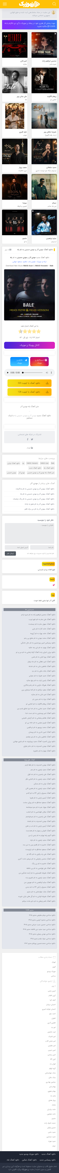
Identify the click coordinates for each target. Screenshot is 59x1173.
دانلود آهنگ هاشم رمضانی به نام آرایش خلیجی (38, 718)
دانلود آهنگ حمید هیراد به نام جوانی (42, 675)
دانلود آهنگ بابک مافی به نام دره (43, 671)
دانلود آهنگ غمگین (29, 1159)
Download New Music (14, 265)
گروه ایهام (52, 1068)
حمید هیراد (52, 1141)
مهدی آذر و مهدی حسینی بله (25, 415)
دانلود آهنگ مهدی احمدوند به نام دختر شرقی (39, 746)
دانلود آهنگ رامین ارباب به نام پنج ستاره (41, 680)
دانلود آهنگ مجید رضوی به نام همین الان (40, 788)
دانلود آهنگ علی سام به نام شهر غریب (42, 619)
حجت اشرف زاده (50, 1123)
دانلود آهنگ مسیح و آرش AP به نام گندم (40, 793)
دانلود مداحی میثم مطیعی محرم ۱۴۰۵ (42, 915)
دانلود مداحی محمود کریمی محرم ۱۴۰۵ (41, 920)
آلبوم (54, 967)
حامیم (54, 1118)
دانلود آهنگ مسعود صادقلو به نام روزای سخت (39, 802)
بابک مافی (52, 1077)
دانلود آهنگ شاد (13, 1159)
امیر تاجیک (52, 1036)
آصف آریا (53, 1000)
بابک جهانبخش (50, 1073)
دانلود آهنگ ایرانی (13, 463)
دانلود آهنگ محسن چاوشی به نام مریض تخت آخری (36, 859)
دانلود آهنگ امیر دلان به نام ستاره (43, 694)
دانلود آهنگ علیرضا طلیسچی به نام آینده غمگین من (37, 873)
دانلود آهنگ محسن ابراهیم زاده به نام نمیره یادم (38, 614)
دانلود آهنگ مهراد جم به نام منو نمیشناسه (40, 807)
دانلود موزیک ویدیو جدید (29, 1154)
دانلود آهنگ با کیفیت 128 (29, 392)
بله (23, 463)
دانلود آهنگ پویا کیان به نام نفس (43, 657)
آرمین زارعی (52, 991)
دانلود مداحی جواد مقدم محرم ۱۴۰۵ (42, 938)
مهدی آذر (22, 472)
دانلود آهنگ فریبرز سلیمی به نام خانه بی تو (40, 722)
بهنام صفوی (52, 1091)
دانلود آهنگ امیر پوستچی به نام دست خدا (40, 713)
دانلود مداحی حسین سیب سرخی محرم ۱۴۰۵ (39, 924)
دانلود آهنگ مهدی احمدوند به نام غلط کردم (40, 765)
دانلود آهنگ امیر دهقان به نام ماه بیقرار (41, 661)
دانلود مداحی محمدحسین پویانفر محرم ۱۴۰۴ (39, 943)
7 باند (54, 986)
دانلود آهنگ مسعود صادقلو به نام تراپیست (40, 849)
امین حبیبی (52, 1050)
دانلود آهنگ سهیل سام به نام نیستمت (41, 624)
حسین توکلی (51, 1127)
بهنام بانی (52, 1086)
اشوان (54, 1018)
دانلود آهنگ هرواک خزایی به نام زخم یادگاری (39, 685)
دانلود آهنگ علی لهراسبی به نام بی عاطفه (40, 868)
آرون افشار (52, 995)
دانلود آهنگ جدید (42, 257)
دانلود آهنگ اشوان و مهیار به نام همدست (40, 830)
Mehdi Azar (44, 463)
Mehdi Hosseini (32, 463)
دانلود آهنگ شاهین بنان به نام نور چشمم (40, 736)
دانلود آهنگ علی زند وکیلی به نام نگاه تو (41, 854)
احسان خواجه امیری (49, 1009)
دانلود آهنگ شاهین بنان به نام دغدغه (42, 666)
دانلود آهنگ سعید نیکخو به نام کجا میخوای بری (38, 689)
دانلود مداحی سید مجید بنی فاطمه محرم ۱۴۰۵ (39, 929)
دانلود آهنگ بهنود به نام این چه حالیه (42, 647)
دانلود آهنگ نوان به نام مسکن (44, 783)
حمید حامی (52, 1132)
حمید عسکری (51, 1136)
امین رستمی (52, 1054)
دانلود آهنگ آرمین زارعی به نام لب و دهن (40, 826)
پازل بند (53, 1095)
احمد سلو (52, 1013)
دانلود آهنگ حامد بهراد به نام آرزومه (42, 633)
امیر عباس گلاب (50, 1041)
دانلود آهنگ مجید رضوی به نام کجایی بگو (40, 779)
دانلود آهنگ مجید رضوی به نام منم (43, 769)
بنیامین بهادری (51, 1082)
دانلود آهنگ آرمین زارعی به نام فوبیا (42, 798)
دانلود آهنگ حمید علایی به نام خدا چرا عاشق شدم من (36, 708)
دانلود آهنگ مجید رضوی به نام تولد (42, 840)
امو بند (53, 1027)
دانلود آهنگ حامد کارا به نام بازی (43, 628)
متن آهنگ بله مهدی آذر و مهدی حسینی (40, 472)
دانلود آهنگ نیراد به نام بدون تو (44, 699)
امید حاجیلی (51, 1032)
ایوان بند (53, 1064)
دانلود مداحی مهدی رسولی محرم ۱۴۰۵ (42, 934)
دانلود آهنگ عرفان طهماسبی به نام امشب (40, 812)
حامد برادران (51, 1109)
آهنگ (28, 448)
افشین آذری (52, 1022)
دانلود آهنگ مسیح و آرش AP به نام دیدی (40, 887)
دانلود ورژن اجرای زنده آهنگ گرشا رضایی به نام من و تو (35, 652)
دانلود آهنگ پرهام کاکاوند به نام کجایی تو (40, 704)
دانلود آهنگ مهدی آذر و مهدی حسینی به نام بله (35, 249)
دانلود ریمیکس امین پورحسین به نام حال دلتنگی (38, 643)
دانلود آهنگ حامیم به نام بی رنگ (43, 863)
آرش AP (53, 1059)
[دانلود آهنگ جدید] (29, 4)
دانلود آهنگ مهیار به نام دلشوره (44, 751)
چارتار (54, 1105)
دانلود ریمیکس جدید (48, 1159)
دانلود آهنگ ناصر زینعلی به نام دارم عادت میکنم (38, 901)
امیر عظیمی (52, 1045)
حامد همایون (51, 1114)
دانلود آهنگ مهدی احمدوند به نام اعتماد (41, 821)
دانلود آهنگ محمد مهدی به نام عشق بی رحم (39, 638)
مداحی (53, 976)
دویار (54, 1146)
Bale (52, 463)
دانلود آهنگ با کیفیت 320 (29, 383)
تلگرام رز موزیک (20, 361)
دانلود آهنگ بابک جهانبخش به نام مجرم (41, 891)
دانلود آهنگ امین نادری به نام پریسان (42, 732)
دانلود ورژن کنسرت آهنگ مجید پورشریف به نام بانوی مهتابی (34, 741)
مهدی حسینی (11, 472)
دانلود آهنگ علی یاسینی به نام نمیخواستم (40, 816)
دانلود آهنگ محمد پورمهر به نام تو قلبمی (41, 727)
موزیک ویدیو (51, 971)
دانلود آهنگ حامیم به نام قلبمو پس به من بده (39, 844)
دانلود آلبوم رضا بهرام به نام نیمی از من (41, 835)
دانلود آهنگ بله (49, 468)
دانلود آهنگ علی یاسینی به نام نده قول (41, 774)
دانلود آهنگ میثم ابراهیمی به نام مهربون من (39, 882)
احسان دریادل (51, 1004)
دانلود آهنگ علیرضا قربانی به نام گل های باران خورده (36, 896)
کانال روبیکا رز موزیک (29, 345)
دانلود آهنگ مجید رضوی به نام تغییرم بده (40, 877)
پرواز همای (52, 1100)
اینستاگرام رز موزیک (39, 361)
